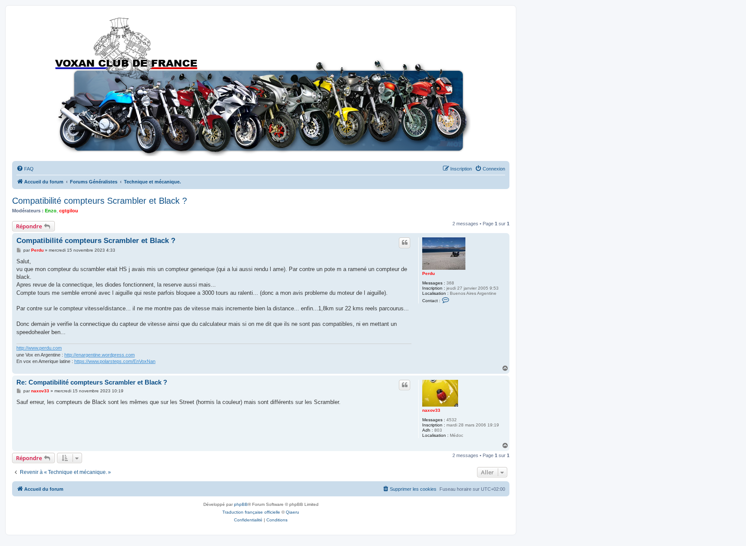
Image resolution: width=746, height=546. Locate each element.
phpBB (241, 504)
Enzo (51, 210)
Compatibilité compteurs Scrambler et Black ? (99, 200)
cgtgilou (68, 210)
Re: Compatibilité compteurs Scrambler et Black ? (91, 382)
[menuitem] (25, 169)
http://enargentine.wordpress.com (99, 354)
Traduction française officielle (251, 512)
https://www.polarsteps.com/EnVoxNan (114, 361)
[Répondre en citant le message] (404, 242)
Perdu (428, 273)
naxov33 (431, 410)
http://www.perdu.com (39, 347)
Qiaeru (292, 512)
